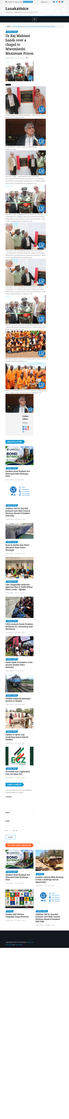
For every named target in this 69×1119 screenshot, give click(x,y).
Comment (8, 797)
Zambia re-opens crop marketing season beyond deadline (16, 737)
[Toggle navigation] (34, 19)
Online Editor (9, 58)
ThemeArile (19, 944)
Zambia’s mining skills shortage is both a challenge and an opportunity (50, 879)
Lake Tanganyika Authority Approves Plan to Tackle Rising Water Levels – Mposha (18, 587)
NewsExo (10, 944)
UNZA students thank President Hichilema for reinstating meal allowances (19, 626)
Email (7, 821)
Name (7, 812)
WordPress (29, 942)
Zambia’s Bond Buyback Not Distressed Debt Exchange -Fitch (17, 473)
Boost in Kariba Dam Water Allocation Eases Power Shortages (17, 547)
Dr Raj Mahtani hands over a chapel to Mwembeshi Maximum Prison (33, 26)
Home (8, 26)
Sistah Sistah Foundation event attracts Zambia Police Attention (19, 664)
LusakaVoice (16, 8)
